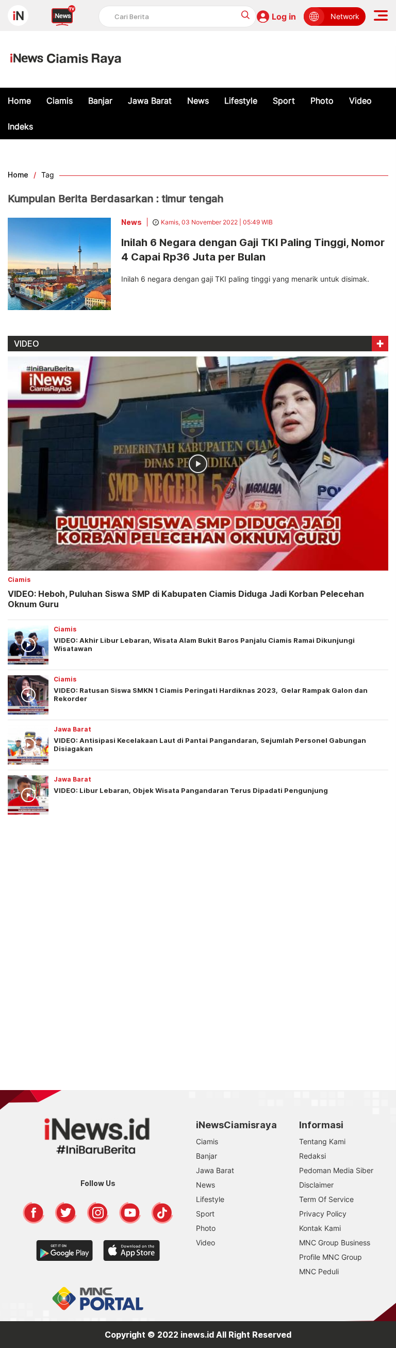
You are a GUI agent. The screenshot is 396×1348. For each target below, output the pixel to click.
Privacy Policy (322, 1213)
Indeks (20, 126)
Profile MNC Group (330, 1257)
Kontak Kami (320, 1228)
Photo (322, 100)
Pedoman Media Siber (336, 1170)
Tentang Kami (322, 1141)
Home (19, 100)
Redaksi (312, 1155)
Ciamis (59, 100)
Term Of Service (326, 1199)
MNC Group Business (334, 1242)
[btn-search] (245, 15)
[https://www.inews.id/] (65, 59)
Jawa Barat (150, 100)
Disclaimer (316, 1184)
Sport (284, 100)
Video (360, 100)
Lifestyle (240, 100)
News (198, 100)
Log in (284, 16)
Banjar (100, 100)
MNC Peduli (319, 1271)
